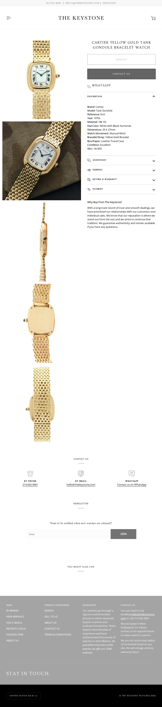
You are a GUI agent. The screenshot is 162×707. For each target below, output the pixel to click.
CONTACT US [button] (128, 605)
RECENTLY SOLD (15, 628)
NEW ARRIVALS (15, 616)
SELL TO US (51, 616)
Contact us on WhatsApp (131, 484)
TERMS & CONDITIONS (57, 634)
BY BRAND (12, 610)
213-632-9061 (30, 484)
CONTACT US (52, 628)
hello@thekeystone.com (81, 484)
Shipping (97, 170)
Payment (97, 189)
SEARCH (49, 610)
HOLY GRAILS (14, 622)
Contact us (121, 74)
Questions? (99, 160)
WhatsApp (109, 3)
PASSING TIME (14, 634)
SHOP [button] (9, 605)
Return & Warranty (104, 179)
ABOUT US (12, 640)
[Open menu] (12, 18)
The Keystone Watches (136, 696)
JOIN (123, 534)
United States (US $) (22, 696)
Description (94, 96)
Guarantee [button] (89, 605)
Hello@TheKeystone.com (82, 3)
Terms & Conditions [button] (56, 605)
